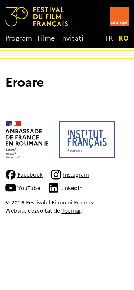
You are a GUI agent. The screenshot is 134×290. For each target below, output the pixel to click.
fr (109, 37)
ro (124, 37)
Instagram (76, 174)
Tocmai (70, 210)
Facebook (29, 174)
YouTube (28, 187)
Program (18, 37)
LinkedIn (71, 187)
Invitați (71, 37)
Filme (46, 37)
